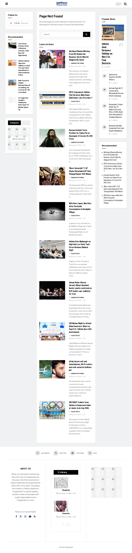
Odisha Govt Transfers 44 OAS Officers (115, 77)
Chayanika (66, 490)
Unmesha (65, 513)
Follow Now (19, 139)
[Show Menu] (6, 4)
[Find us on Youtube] (30, 516)
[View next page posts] (68, 524)
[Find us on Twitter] (20, 516)
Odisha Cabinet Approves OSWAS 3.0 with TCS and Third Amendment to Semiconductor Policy (24, 68)
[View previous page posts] (64, 524)
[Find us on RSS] (35, 516)
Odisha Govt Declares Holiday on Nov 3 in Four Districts (107, 53)
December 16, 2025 (64, 493)
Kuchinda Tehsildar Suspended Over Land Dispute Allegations (116, 128)
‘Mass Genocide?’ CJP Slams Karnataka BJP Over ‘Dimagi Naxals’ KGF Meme (80, 171)
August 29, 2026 (75, 66)
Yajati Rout (75, 101)
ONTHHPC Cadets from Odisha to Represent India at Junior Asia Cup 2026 (80, 405)
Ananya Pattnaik (77, 63)
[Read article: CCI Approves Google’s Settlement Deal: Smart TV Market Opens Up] (12, 100)
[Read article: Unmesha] (61, 506)
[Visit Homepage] (61, 3)
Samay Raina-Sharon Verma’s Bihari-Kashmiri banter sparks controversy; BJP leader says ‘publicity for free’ (80, 288)
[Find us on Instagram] (25, 516)
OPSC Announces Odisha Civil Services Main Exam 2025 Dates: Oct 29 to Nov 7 (80, 95)
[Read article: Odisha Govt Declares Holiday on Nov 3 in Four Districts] (113, 32)
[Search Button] (125, 3)
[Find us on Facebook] (16, 516)
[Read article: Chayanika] (61, 482)
